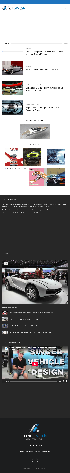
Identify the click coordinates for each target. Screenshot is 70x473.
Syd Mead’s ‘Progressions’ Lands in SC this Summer (25, 326)
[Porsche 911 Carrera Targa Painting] (56, 177)
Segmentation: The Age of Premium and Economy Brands (43, 108)
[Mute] (63, 381)
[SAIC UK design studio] (5, 319)
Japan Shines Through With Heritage (42, 69)
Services (37, 452)
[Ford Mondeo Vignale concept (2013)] (12, 107)
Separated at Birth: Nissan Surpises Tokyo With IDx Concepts (44, 89)
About (22, 452)
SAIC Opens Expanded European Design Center (24, 319)
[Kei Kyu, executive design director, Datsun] (12, 51)
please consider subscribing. (31, 212)
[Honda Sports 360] (12, 68)
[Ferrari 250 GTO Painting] (56, 157)
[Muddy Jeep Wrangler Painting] (32, 157)
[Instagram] (33, 445)
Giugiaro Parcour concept (9, 307)
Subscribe (29, 452)
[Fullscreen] (66, 381)
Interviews (28, 48)
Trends (34, 66)
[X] (30, 445)
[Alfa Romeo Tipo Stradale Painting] (15, 169)
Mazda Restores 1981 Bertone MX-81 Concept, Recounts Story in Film (31, 332)
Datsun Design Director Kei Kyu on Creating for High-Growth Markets (45, 53)
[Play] (4, 381)
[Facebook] (28, 445)
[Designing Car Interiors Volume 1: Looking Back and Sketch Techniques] (38, 177)
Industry (33, 104)
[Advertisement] (35, 26)
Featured (28, 104)
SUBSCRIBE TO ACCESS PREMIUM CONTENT (35, 1)
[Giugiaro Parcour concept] (35, 282)
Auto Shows (29, 66)
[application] (35, 364)
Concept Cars (36, 84)
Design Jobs (46, 452)
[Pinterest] (36, 445)
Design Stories (44, 84)
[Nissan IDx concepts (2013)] (12, 88)
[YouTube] (39, 445)
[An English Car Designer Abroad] (14, 157)
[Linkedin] (42, 445)
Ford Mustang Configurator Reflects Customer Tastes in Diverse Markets (31, 312)
